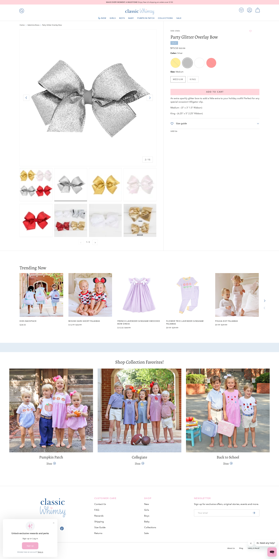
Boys (122, 18)
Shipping (99, 521)
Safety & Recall (253, 548)
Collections (165, 18)
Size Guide (99, 527)
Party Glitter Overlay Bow (52, 25)
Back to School (228, 457)
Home (22, 25)
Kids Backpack (28, 321)
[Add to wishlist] (250, 31)
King (193, 79)
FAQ (96, 510)
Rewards (98, 515)
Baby (131, 18)
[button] (257, 10)
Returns (98, 533)
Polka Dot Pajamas (226, 321)
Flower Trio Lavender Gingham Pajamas (185, 322)
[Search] (21, 10)
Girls (113, 18)
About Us (231, 548)
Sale (179, 18)
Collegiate (139, 457)
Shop (49, 463)
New (103, 18)
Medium (178, 79)
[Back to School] (228, 410)
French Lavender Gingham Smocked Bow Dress (138, 322)
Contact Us (100, 504)
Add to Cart (215, 92)
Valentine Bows (33, 25)
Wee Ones (175, 31)
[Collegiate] (139, 410)
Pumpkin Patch (145, 18)
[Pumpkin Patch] (51, 410)
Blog (241, 548)
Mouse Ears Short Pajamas (84, 321)
